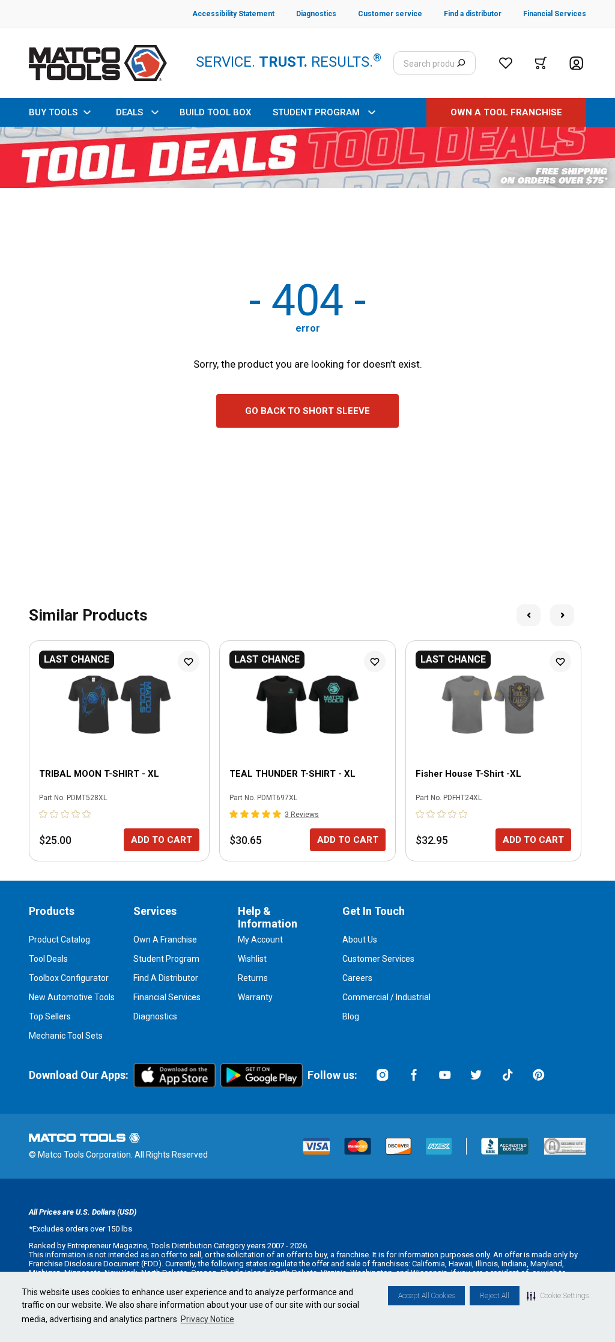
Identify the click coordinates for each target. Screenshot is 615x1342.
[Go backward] (529, 615)
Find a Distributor (165, 978)
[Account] (576, 63)
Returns (253, 978)
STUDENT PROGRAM (316, 112)
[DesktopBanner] (307, 157)
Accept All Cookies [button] (426, 1296)
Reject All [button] (494, 1296)
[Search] (461, 63)
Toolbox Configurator (69, 978)
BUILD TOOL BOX (215, 112)
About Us (359, 939)
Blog (350, 1016)
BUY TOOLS (53, 112)
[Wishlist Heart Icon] (188, 661)
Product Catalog (59, 939)
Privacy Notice (207, 1319)
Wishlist (252, 959)
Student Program (166, 959)
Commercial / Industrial (386, 997)
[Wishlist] (505, 63)
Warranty (255, 997)
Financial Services (167, 997)
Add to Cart (161, 839)
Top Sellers (50, 1016)
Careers (357, 978)
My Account (260, 939)
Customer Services (378, 959)
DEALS (129, 112)
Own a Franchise (165, 939)
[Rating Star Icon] (44, 814)
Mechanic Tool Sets (66, 1035)
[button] (557, 1295)
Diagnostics (155, 1016)
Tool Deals (48, 959)
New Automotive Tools (72, 997)
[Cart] (540, 63)
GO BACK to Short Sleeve (307, 410)
